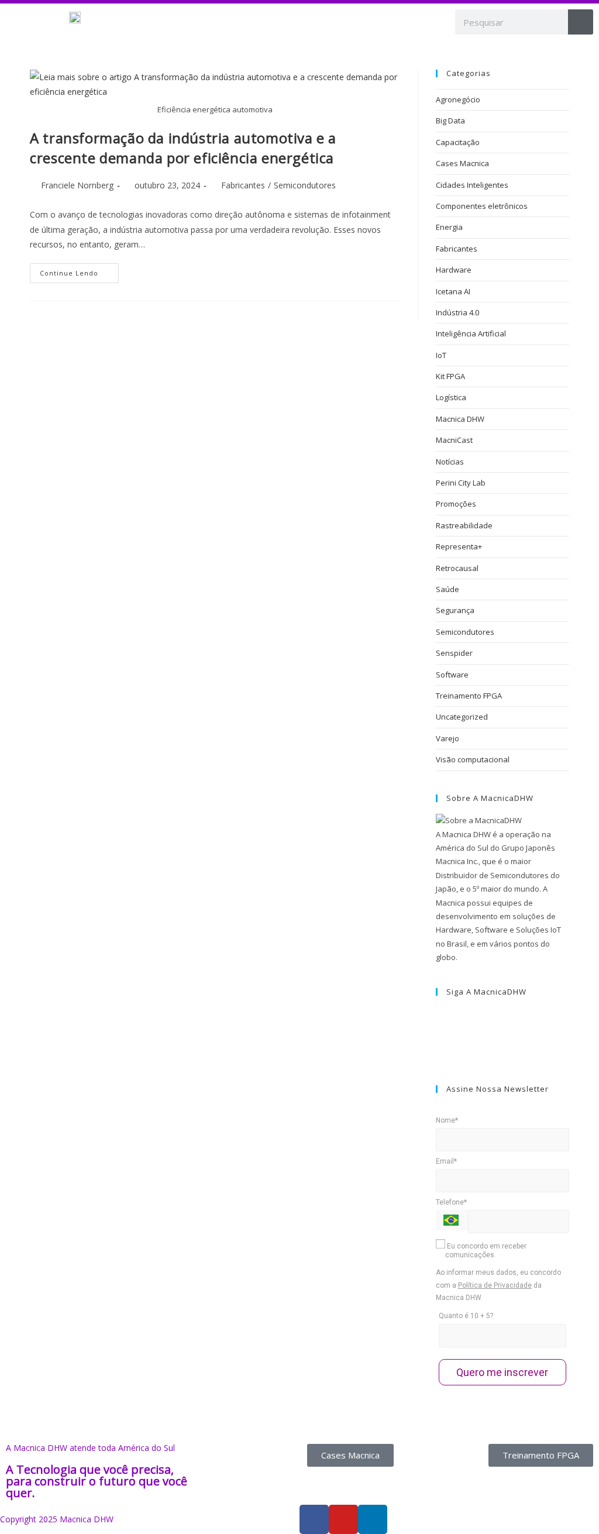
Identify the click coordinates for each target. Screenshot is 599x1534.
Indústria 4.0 (457, 312)
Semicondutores (305, 185)
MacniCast (454, 440)
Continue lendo (79, 270)
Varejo (447, 738)
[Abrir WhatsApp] (569, 1504)
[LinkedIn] (439, 1041)
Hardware (453, 269)
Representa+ (459, 546)
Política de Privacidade (495, 1285)
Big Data (450, 120)
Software (452, 674)
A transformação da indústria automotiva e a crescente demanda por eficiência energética (183, 147)
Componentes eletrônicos (482, 206)
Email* (446, 1161)
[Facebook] (439, 1014)
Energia (449, 227)
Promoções (456, 503)
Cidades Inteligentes (472, 185)
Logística (451, 397)
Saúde (447, 589)
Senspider (454, 653)
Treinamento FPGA (469, 695)
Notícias (450, 461)
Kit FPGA (450, 376)
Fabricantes (243, 185)
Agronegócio (458, 99)
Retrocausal (457, 568)
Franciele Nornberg (77, 185)
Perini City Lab (461, 482)
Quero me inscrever (502, 1372)
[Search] (580, 22)
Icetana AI (453, 291)
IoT (441, 355)
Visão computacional (473, 759)
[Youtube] (439, 1055)
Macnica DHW (460, 419)
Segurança (455, 610)
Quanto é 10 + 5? (466, 1316)
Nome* (447, 1120)
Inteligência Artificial (471, 333)
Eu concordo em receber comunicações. (485, 1250)
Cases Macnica (462, 163)
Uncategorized (462, 716)
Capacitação (458, 142)
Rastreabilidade (464, 525)
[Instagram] (439, 1027)
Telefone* (451, 1202)
